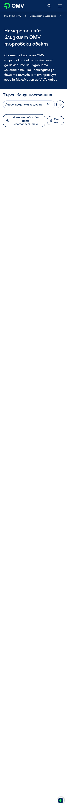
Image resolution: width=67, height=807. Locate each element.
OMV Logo (11, 5)
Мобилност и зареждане (43, 15)
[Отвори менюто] (60, 5)
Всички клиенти (12, 15)
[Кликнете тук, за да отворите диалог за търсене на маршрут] (60, 104)
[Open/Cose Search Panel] (49, 5)
